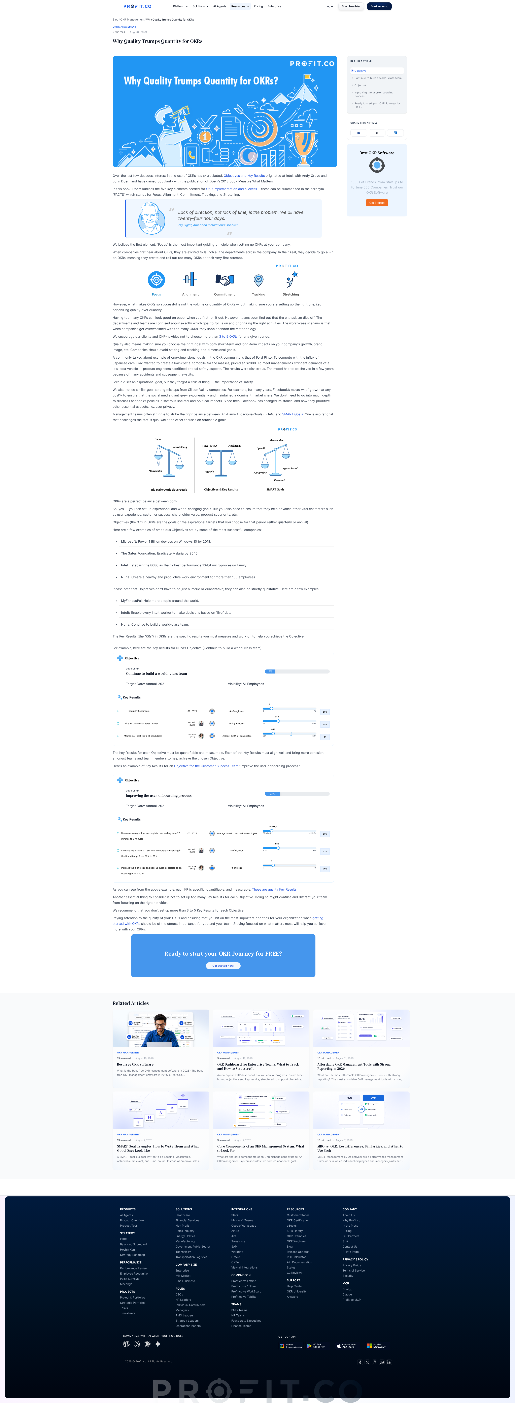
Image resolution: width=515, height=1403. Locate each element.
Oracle (235, 1257)
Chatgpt (348, 1289)
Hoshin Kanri (128, 1249)
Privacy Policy (352, 1265)
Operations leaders (188, 1325)
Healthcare (183, 1215)
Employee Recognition (134, 1273)
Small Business (185, 1281)
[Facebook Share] (358, 133)
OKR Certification (298, 1220)
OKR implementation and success (231, 189)
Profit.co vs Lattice (243, 1281)
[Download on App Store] (347, 1346)
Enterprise (274, 6)
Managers (182, 1310)
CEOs (179, 1294)
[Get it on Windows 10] (377, 1346)
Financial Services (187, 1220)
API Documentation (299, 1262)
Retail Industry (185, 1230)
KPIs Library (295, 1230)
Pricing (258, 6)
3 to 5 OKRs (228, 336)
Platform (178, 6)
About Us (349, 1215)
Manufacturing (185, 1241)
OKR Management (132, 19)
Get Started (377, 202)
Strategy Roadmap (132, 1254)
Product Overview (132, 1220)
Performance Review (133, 1268)
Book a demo (379, 6)
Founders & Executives (246, 1320)
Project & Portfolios (132, 1297)
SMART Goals (292, 414)
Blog (115, 19)
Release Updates (298, 1251)
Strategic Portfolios (132, 1302)
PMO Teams (239, 1310)
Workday (237, 1251)
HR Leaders (183, 1299)
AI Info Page (351, 1251)
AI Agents (220, 6)
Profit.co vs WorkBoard (246, 1291)
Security (348, 1275)
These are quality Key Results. (274, 889)
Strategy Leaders (187, 1320)
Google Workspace (243, 1225)
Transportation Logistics (191, 1257)
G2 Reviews (294, 1272)
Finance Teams (241, 1325)
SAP (234, 1246)
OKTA (235, 1262)
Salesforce (238, 1241)
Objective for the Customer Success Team (205, 766)
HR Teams (238, 1315)
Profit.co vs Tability (243, 1296)
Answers (292, 1296)
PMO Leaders (185, 1315)
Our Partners (351, 1236)
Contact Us (350, 1246)
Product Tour (128, 1225)
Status (291, 1267)
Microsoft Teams (242, 1220)
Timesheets (127, 1313)
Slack (235, 1215)
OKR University (297, 1291)
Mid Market (183, 1275)
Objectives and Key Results (244, 176)
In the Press (350, 1225)
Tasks (124, 1308)
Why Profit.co (351, 1220)
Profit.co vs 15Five (243, 1286)
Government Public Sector (193, 1246)
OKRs (123, 1239)
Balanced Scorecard (133, 1244)
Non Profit (182, 1225)
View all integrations (244, 1267)
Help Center (295, 1286)
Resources (238, 6)
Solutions (199, 6)
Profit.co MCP (352, 1299)
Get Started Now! (223, 965)
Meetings (126, 1284)
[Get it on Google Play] (291, 1346)
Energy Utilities (185, 1236)
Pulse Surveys (129, 1278)
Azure (235, 1230)
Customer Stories (298, 1215)
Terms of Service (354, 1270)
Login (329, 6)
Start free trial (351, 6)
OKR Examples (296, 1236)
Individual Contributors (190, 1305)
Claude (347, 1294)
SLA (345, 1241)
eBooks (292, 1225)
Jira (233, 1236)
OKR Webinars (296, 1241)
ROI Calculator (296, 1257)
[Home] (137, 6)
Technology (183, 1251)
